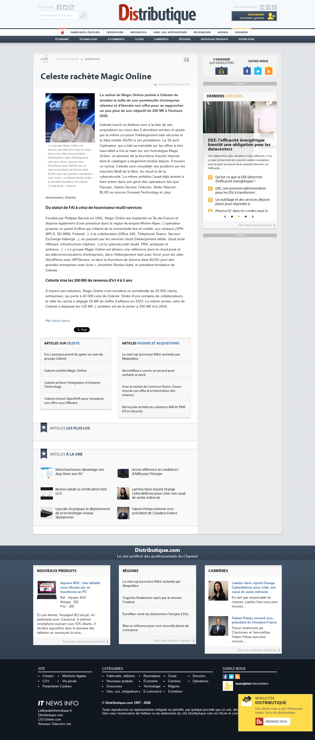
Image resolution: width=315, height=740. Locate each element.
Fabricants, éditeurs (85, 32)
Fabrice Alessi (60, 320)
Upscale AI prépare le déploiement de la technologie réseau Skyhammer (82, 513)
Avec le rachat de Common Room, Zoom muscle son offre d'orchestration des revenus (151, 391)
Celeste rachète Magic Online (65, 371)
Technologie (88, 39)
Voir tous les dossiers (255, 225)
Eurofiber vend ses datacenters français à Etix (155, 614)
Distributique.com (50, 715)
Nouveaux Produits (214, 39)
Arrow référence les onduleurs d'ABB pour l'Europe (155, 472)
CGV (46, 681)
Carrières (161, 39)
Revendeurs (202, 32)
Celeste (73, 343)
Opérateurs (115, 32)
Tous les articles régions (172, 640)
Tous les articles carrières (257, 650)
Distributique (157, 14)
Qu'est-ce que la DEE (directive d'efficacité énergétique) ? (238, 179)
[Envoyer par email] (186, 59)
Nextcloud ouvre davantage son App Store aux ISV (79, 472)
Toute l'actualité (67, 59)
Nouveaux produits (120, 681)
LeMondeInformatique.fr (55, 710)
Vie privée (69, 681)
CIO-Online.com (49, 719)
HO (62, 32)
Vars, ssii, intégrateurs (123, 691)
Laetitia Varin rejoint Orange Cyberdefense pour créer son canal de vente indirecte (159, 493)
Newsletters (252, 683)
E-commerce (116, 39)
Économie (62, 39)
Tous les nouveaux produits (84, 641)
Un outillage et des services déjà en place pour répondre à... (242, 202)
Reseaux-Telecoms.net (54, 724)
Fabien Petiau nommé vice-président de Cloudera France (154, 511)
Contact (48, 676)
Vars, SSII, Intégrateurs (170, 32)
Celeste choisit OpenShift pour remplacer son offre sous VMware (74, 401)
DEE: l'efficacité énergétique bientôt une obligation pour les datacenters (239, 144)
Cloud (139, 39)
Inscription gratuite (252, 16)
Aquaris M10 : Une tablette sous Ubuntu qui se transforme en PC (80, 587)
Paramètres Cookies (57, 686)
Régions (184, 39)
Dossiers (241, 32)
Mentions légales (74, 676)
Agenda (223, 32)
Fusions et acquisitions (174, 84)
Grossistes (138, 32)
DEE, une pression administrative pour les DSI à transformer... (240, 190)
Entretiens (246, 39)
